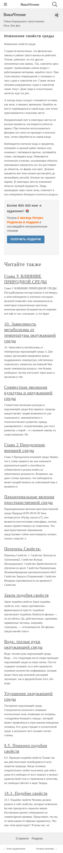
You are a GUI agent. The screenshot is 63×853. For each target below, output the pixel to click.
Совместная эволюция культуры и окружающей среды (28, 392)
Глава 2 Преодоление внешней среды (24, 447)
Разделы (37, 838)
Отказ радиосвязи (15, 849)
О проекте (22, 838)
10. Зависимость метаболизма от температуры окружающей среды (30, 332)
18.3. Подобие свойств (25, 793)
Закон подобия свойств (26, 595)
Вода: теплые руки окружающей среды (23, 644)
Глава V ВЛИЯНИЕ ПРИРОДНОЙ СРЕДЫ (25, 278)
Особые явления (45, 849)
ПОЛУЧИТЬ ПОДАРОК (25, 239)
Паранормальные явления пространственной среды (29, 499)
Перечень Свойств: (22, 548)
